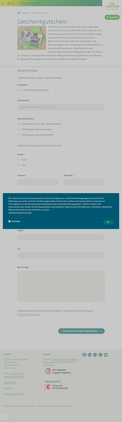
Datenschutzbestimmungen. (20, 212)
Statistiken (15, 221)
